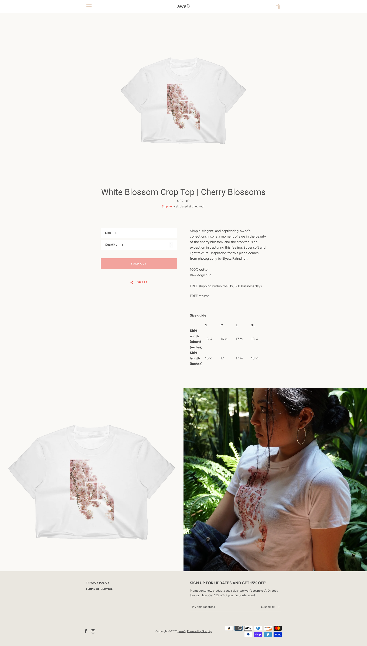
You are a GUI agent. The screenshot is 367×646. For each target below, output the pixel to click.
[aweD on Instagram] (93, 631)
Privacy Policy (97, 582)
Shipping (168, 206)
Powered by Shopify (199, 631)
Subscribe (268, 607)
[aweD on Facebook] (86, 631)
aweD (183, 6)
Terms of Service (99, 588)
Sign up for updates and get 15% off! (228, 583)
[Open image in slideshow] (183, 99)
